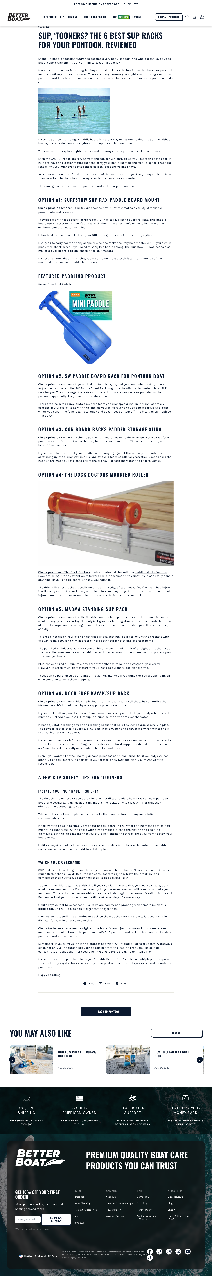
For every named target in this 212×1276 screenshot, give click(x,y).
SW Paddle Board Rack (91, 388)
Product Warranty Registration (146, 1217)
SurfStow (116, 208)
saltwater (66, 227)
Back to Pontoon (108, 1011)
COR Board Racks (110, 437)
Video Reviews (175, 1197)
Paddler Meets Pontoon (151, 572)
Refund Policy (144, 1210)
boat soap (67, 951)
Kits (120, 17)
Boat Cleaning (82, 1203)
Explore (136, 17)
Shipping (142, 1203)
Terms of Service (115, 1216)
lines (129, 143)
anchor (114, 143)
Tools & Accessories (95, 17)
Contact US (143, 1197)
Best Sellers (50, 17)
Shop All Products (168, 17)
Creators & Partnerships (119, 1203)
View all (176, 1033)
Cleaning (72, 17)
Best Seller (80, 1197)
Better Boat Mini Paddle (54, 284)
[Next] (200, 1060)
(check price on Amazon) (82, 250)
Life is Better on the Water (178, 1217)
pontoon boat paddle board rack (120, 617)
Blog (170, 1203)
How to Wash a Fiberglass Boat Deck (77, 1054)
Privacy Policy (113, 1210)
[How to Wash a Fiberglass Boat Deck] (31, 1059)
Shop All (79, 1223)
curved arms (126, 675)
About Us (111, 1197)
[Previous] (12, 1060)
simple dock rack (93, 701)
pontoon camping (63, 139)
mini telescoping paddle (102, 62)
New (62, 17)
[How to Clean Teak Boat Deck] (128, 1059)
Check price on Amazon (55, 208)
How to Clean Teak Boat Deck (171, 1054)
